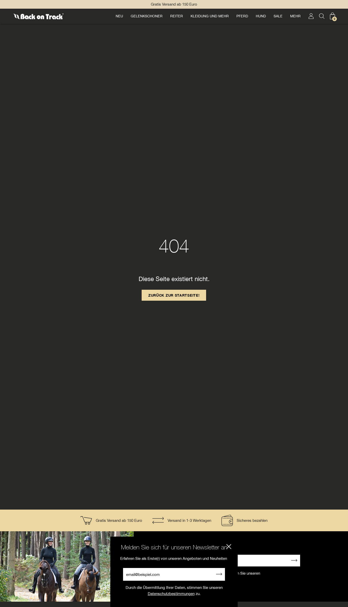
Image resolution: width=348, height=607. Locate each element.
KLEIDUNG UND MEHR (210, 16)
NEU (119, 16)
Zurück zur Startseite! (173, 295)
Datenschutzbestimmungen (171, 593)
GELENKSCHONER (147, 16)
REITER (176, 16)
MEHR (295, 16)
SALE (278, 16)
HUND (261, 16)
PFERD (242, 16)
